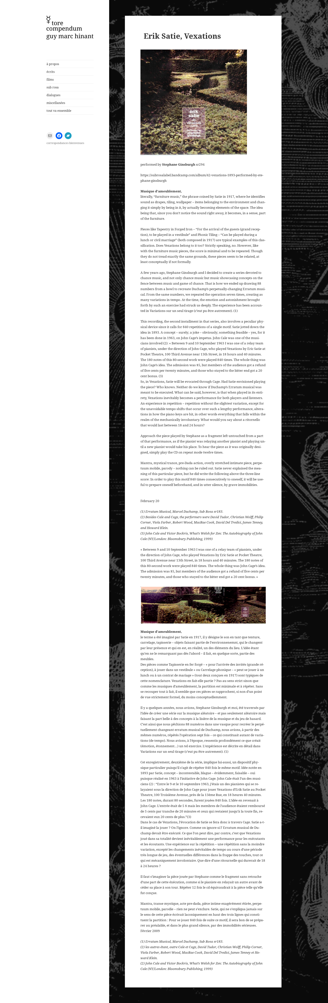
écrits (51, 72)
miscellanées (56, 103)
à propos (53, 64)
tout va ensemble (59, 111)
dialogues (53, 95)
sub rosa (53, 87)
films (50, 79)
